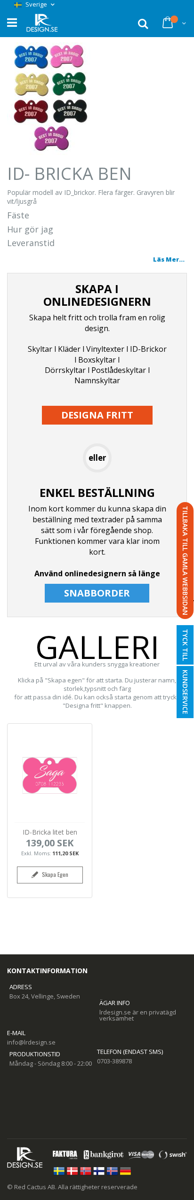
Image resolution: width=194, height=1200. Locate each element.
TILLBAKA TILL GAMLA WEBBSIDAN (185, 560)
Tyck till (185, 645)
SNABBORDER (97, 593)
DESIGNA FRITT (97, 415)
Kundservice (185, 692)
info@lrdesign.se (31, 1042)
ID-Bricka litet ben (50, 832)
